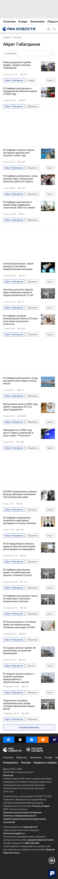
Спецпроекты (10, 762)
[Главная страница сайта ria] (18, 29)
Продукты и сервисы (45, 762)
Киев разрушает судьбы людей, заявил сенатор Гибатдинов (17, 65)
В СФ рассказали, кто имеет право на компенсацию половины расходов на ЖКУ (19, 624)
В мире (48, 757)
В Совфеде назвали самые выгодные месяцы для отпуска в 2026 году (18, 153)
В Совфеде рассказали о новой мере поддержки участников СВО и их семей (19, 205)
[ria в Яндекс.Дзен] (20, 740)
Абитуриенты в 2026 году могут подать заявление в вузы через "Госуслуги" (18, 433)
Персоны (17, 37)
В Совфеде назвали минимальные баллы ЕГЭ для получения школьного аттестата (20, 319)
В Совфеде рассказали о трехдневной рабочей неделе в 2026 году (20, 91)
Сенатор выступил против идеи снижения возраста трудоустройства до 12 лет (18, 292)
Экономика (36, 757)
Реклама (26, 762)
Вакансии (8, 775)
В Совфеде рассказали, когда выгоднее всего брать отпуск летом (20, 381)
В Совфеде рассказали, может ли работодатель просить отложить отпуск (17, 572)
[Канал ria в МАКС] (8, 740)
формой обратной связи (41, 840)
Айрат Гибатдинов (21, 44)
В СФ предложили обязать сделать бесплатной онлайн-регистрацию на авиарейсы (19, 546)
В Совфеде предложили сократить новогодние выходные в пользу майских (19, 520)
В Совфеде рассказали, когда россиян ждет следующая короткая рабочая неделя (20, 179)
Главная (7, 37)
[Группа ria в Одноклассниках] (43, 740)
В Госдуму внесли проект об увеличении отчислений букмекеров (19, 650)
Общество (21, 757)
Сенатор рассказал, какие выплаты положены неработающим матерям (18, 266)
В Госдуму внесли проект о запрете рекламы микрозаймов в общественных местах (18, 678)
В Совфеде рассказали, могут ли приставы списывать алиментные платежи (20, 598)
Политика (8, 757)
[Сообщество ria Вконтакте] (31, 740)
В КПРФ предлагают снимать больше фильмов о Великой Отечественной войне (20, 494)
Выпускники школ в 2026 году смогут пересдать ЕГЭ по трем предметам (20, 407)
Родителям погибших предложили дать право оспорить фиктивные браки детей (19, 704)
